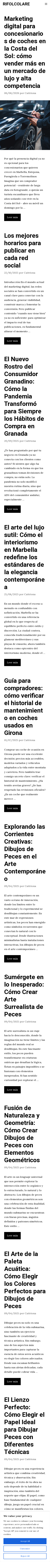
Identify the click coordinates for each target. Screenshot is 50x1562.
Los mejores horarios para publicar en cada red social (22, 250)
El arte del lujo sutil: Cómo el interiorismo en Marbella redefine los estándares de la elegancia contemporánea (24, 557)
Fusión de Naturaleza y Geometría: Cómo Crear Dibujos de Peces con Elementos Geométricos (22, 1134)
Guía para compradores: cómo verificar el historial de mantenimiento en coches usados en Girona (24, 707)
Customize (25, 1548)
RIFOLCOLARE (16, 4)
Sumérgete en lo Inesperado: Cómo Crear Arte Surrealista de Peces (24, 996)
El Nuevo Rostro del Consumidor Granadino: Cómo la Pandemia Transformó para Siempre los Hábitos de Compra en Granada (24, 396)
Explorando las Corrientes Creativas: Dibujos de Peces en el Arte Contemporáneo (25, 853)
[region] (25, 1537)
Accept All (25, 1541)
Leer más (12, 217)
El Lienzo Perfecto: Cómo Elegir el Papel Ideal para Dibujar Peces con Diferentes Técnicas (24, 1426)
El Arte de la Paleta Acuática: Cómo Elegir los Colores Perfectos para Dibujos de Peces (25, 1280)
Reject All (25, 1556)
